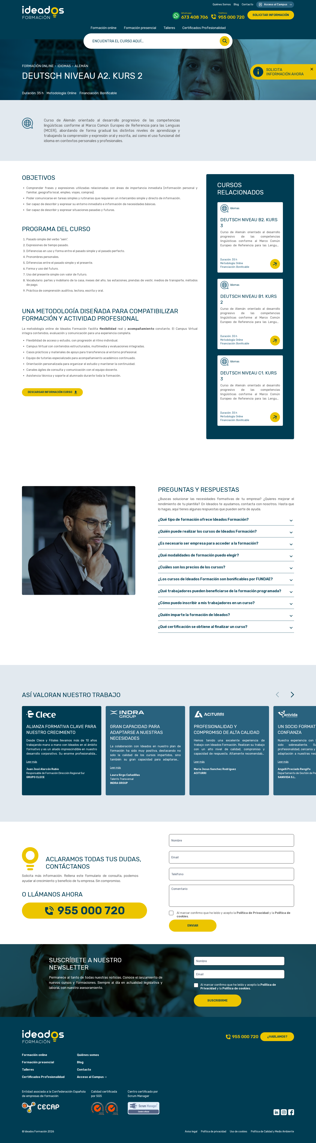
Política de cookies (236, 988)
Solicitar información (271, 15)
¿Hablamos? (277, 1036)
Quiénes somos (88, 1055)
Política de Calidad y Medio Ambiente (272, 1131)
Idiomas (64, 66)
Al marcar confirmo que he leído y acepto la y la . (233, 914)
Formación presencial (140, 28)
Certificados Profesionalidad (204, 28)
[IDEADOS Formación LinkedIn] (276, 1112)
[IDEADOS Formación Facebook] (291, 1112)
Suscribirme (217, 1000)
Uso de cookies (238, 1131)
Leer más (31, 761)
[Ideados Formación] (43, 12)
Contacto (247, 4)
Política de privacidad (213, 1131)
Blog (236, 4)
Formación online (103, 28)
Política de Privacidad (253, 913)
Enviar (192, 925)
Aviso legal (191, 1131)
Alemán (81, 66)
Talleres (169, 28)
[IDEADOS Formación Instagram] (284, 1112)
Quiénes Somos (222, 4)
